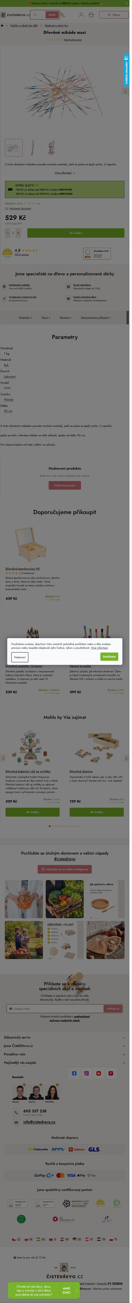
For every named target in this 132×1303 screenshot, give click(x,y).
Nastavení (19, 657)
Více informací (99, 648)
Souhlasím (109, 657)
